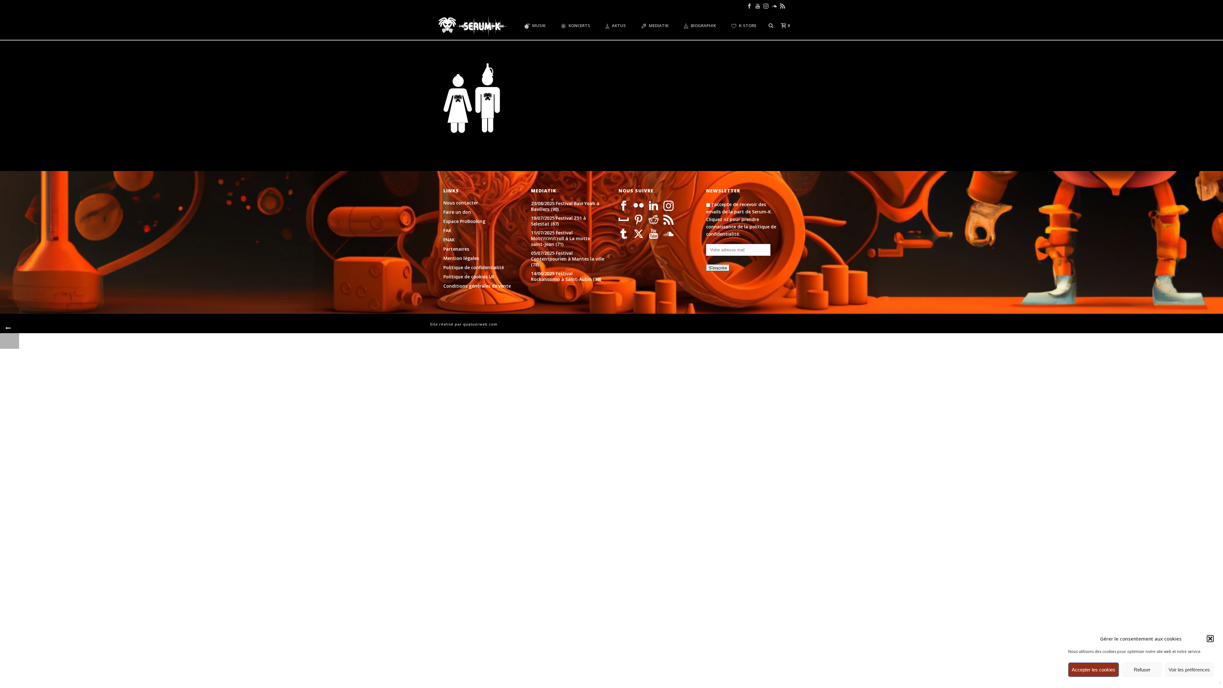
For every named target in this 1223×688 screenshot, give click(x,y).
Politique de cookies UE (469, 277)
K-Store (747, 25)
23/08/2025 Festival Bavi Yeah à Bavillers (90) (565, 206)
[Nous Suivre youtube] (653, 234)
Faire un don (457, 212)
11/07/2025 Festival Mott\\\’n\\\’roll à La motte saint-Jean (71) (560, 238)
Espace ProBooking (464, 221)
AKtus (619, 25)
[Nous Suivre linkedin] (653, 206)
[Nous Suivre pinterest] (638, 220)
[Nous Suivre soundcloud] (668, 234)
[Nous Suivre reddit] (653, 220)
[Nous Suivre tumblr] (624, 234)
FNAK (449, 240)
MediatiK (659, 25)
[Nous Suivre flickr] (638, 206)
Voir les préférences (1189, 669)
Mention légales (461, 258)
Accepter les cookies (1093, 669)
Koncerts (579, 25)
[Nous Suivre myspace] (624, 220)
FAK (447, 230)
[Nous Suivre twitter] (638, 234)
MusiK (539, 25)
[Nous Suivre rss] (668, 220)
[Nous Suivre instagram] (668, 206)
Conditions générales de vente (477, 286)
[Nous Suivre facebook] (624, 206)
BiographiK (703, 25)
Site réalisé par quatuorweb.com (463, 324)
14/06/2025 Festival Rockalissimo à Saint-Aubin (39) (566, 276)
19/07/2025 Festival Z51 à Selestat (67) (558, 221)
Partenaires (456, 249)
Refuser (1142, 669)
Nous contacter (460, 203)
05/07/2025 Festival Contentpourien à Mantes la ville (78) (567, 259)
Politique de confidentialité (473, 267)
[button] (1210, 638)
